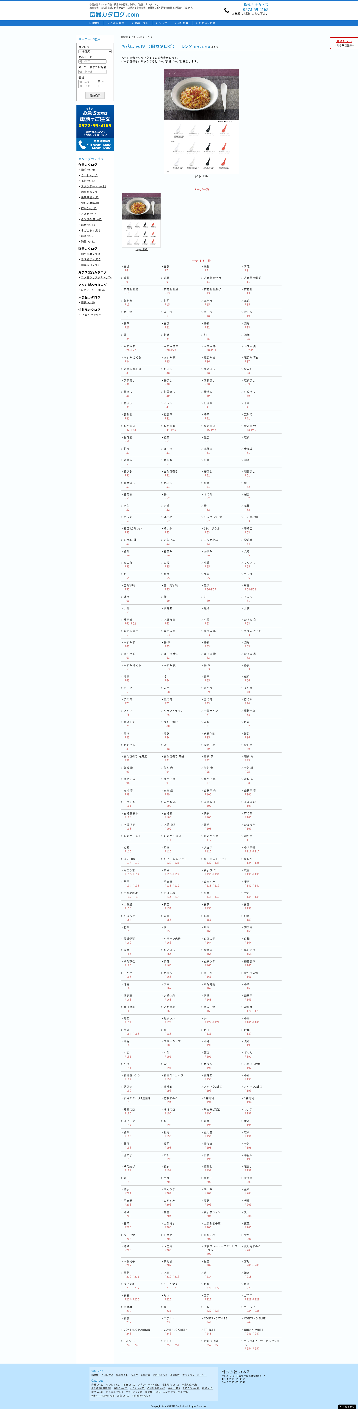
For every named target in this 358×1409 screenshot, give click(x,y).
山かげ (128, 974)
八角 (127, 507)
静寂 (207, 325)
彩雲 (208, 918)
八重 (167, 507)
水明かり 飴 (211, 838)
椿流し (128, 393)
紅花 (167, 302)
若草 (167, 690)
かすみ (168, 450)
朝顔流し (209, 371)
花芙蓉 (128, 496)
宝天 (208, 1297)
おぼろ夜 (129, 918)
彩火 (168, 1297)
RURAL (172, 1343)
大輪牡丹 (169, 997)
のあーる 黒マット (175, 861)
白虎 (126, 268)
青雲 (168, 918)
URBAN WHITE (253, 1331)
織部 (127, 849)
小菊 (207, 564)
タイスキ (131, 1286)
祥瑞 (208, 997)
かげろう (249, 826)
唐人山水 (209, 1009)
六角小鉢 (169, 541)
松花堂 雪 (250, 428)
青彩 (131, 1297)
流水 (127, 1191)
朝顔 (247, 462)
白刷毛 (168, 1236)
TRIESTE (209, 1331)
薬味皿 (168, 610)
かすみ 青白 (171, 348)
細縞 (207, 462)
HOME (96, 23)
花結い (248, 1168)
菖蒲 (208, 1123)
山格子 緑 (130, 804)
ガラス (128, 519)
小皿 (127, 1054)
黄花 (168, 963)
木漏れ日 (169, 621)
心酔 (207, 621)
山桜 (167, 564)
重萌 (126, 279)
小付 (168, 1054)
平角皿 (248, 530)
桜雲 (247, 496)
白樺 (248, 940)
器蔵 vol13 (88, 225)
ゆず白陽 (131, 861)
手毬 (168, 1180)
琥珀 (247, 678)
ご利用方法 (117, 23)
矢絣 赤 (168, 769)
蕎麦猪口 (129, 1111)
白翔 (212, 1286)
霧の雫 (248, 838)
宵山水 (248, 314)
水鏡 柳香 (170, 826)
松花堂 (128, 439)
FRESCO (131, 1343)
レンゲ (248, 1111)
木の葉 (208, 496)
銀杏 (207, 439)
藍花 (168, 1145)
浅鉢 (248, 1043)
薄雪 (127, 986)
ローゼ (128, 690)
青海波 (248, 450)
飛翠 (248, 918)
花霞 (166, 279)
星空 (168, 849)
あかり (128, 712)
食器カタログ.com (114, 14)
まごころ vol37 (91, 230)
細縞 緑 (128, 769)
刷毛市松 (129, 963)
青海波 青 (210, 804)
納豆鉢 (128, 1088)
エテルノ (169, 1320)
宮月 (252, 1263)
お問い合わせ (207, 23)
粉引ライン (212, 872)
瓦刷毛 (128, 416)
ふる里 (128, 906)
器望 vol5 (87, 236)
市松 (168, 1157)
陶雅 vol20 (88, 169)
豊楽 (210, 587)
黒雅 (208, 826)
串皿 (168, 1031)
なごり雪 (131, 872)
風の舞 (168, 701)
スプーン (129, 1123)
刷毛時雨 (209, 986)
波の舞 (128, 701)
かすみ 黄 (170, 359)
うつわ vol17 (89, 175)
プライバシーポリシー (194, 1375)
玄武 (166, 268)
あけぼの (172, 895)
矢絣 (208, 815)
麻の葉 (248, 815)
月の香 (208, 690)
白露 (248, 906)
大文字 (208, 849)
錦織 (167, 336)
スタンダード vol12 (93, 186)
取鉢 (248, 1031)
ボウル (248, 1054)
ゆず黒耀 (252, 849)
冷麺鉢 (252, 1009)
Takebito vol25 (91, 315)
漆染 (247, 735)
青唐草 (248, 1180)
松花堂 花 (130, 428)
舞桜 (247, 507)
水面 (172, 1274)
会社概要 (183, 23)
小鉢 (127, 610)
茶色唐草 (249, 963)
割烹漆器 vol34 (91, 254)
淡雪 (207, 678)
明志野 (172, 883)
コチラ (214, 47)
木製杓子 (129, 1263)
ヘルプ (163, 23)
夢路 (207, 576)
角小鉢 (168, 530)
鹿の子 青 (170, 781)
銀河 (252, 883)
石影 (127, 1320)
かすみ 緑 (210, 348)
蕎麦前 (130, 621)
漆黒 (247, 325)
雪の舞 (208, 701)
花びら (128, 473)
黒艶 (131, 1274)
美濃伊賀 (129, 940)
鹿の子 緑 (210, 781)
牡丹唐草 (129, 1009)
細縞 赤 (208, 758)
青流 (247, 268)
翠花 (247, 302)
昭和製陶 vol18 (91, 192)
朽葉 (127, 929)
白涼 (167, 325)
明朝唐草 (169, 1009)
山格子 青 (250, 792)
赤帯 (207, 724)
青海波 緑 (250, 804)
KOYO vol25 (89, 208)
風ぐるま (169, 1191)
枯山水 (128, 314)
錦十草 (208, 1191)
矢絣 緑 (248, 769)
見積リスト (141, 23)
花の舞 (248, 690)
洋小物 (168, 519)
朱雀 (207, 268)
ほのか (248, 701)
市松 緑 (168, 792)
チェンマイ (172, 1286)
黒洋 (127, 735)
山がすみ (212, 883)
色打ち (168, 974)
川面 (208, 929)
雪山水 (208, 314)
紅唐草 (208, 405)
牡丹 (168, 1134)
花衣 (168, 1168)
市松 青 (128, 792)
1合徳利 (209, 1100)
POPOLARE (212, 1343)
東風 (172, 872)
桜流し (168, 371)
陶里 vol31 (88, 241)
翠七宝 (208, 302)
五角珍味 (129, 587)
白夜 (208, 906)
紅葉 (167, 439)
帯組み (248, 1157)
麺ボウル (169, 1020)
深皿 (208, 1054)
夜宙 (168, 906)
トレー (212, 1309)
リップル (249, 564)
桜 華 (167, 644)
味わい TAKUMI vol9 (94, 290)
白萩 (247, 724)
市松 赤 (248, 781)
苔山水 (168, 314)
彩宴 (250, 587)
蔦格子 (208, 1180)
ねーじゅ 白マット (215, 861)
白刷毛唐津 (131, 895)
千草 (247, 405)
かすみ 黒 (250, 348)
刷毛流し (169, 952)
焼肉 (248, 1274)
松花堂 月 (210, 428)
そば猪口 (169, 1111)
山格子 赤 (210, 792)
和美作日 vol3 (90, 265)
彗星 (131, 883)
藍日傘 (248, 747)
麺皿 (127, 1020)
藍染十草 (129, 724)
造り (127, 598)
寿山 (127, 1180)
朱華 (127, 952)
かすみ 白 (130, 348)
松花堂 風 (170, 428)
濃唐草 (128, 997)
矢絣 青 (208, 769)
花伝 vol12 (88, 180)
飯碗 (207, 610)
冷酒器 (128, 1309)
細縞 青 (248, 758)
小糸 (248, 986)
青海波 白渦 (131, 815)
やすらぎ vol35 (91, 259)
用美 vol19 (88, 302)
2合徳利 (249, 1100)
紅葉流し (249, 382)
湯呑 (127, 1043)
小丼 (252, 1020)
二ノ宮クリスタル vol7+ (96, 277)
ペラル (168, 405)
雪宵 (252, 895)
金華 (212, 895)
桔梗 (207, 485)
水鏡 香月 (130, 826)
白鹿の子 (209, 940)
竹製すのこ (171, 1100)
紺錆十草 (249, 712)
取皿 (208, 1031)
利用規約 (175, 1375)
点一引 (208, 974)
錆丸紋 (208, 952)
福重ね (208, 1168)
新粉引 (252, 861)
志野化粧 (209, 735)
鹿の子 (128, 1157)
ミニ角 (128, 564)
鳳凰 (248, 1286)
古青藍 (248, 291)
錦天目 (248, 929)
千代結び (129, 1168)
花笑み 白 (210, 359)
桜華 (127, 325)
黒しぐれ (249, 952)
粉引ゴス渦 (251, 974)
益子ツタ (209, 963)
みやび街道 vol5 (91, 219)
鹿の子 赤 (130, 781)
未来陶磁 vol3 (90, 197)
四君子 (248, 997)
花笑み (208, 450)
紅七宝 (128, 302)
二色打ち (169, 1225)
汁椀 (247, 610)
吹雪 (252, 872)
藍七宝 (208, 1134)
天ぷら (248, 598)
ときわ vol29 (89, 214)
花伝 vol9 (137, 37)
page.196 (201, 176)
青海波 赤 (170, 804)
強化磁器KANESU (92, 203)
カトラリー (252, 1309)
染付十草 (209, 747)
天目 (168, 986)
